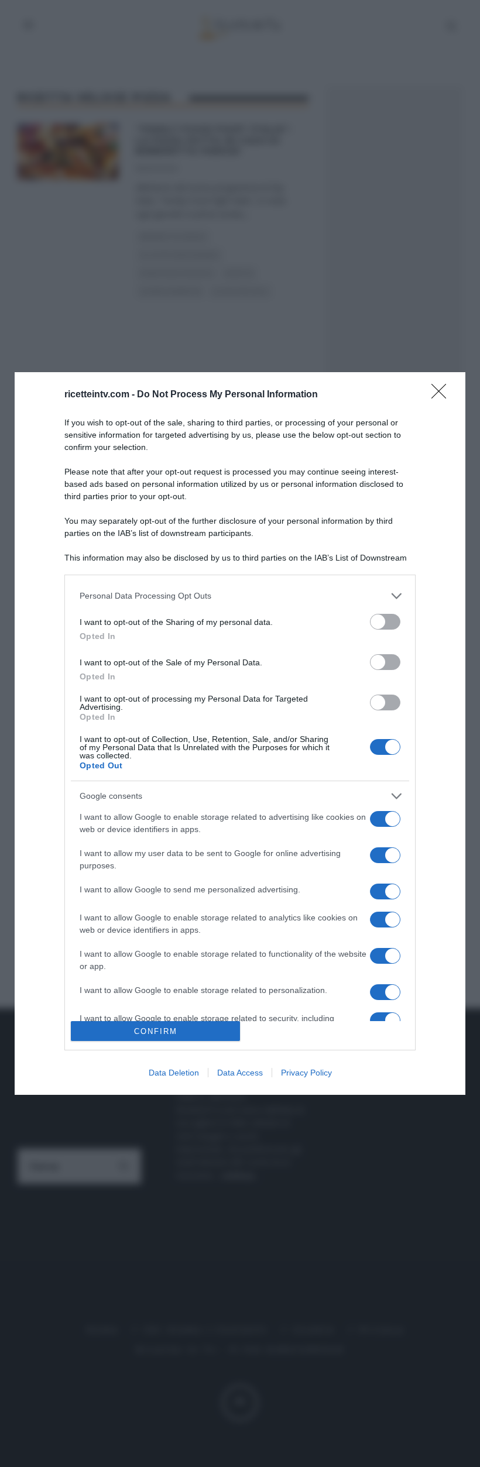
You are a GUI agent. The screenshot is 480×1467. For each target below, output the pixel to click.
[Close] (442, 395)
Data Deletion (174, 1072)
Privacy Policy (306, 1072)
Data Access (240, 1072)
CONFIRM (155, 1031)
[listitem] (240, 596)
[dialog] (240, 733)
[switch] (385, 622)
